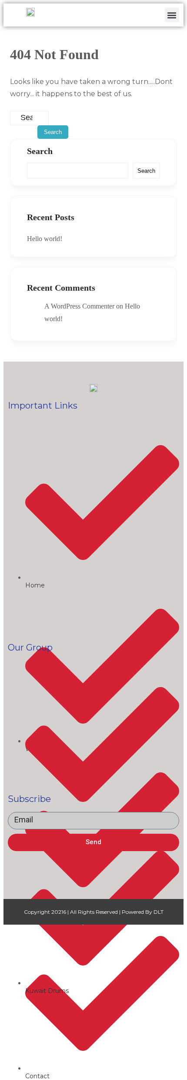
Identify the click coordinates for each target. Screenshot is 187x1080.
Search (40, 151)
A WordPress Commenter (79, 306)
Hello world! (44, 238)
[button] (172, 15)
